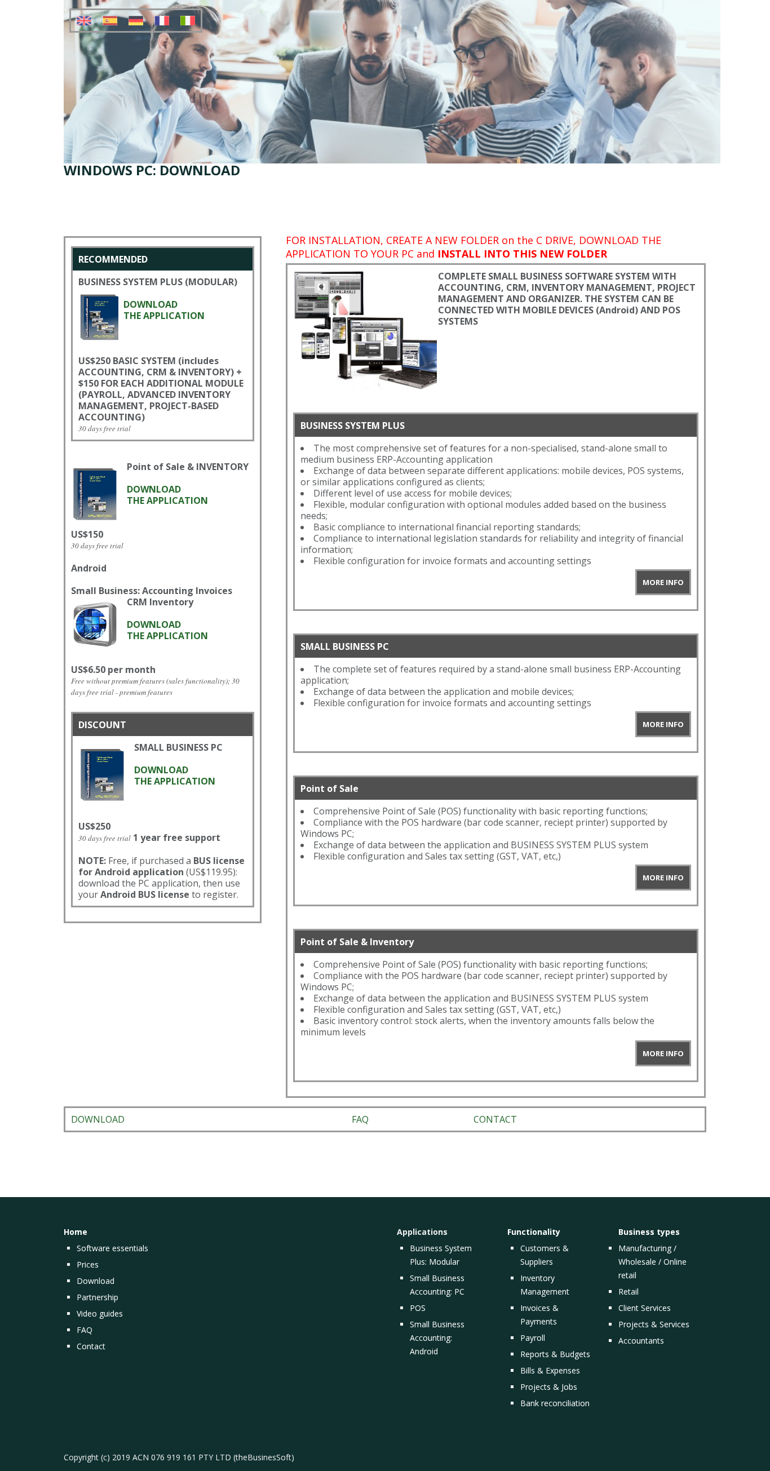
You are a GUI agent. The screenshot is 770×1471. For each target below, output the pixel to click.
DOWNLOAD (98, 1119)
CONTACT (495, 1119)
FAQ (360, 1119)
